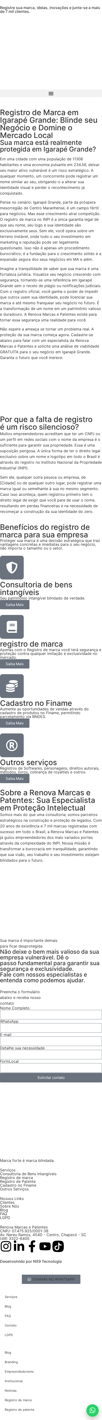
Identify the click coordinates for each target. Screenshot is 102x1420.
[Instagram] (6, 1246)
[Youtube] (45, 1246)
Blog (4, 1210)
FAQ (3, 1213)
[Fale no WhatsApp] (92, 1410)
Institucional (14, 1381)
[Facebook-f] (32, 1246)
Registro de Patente (18, 1181)
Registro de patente (19, 1409)
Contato (11, 1325)
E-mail (5, 1035)
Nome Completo (15, 1008)
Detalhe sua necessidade (22, 1048)
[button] (51, 93)
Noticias (11, 1390)
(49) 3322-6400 (14, 1238)
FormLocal (9, 1061)
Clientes (7, 1202)
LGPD (5, 1217)
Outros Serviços (14, 1189)
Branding (11, 1362)
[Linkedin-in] (19, 1246)
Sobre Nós (9, 1206)
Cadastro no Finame (18, 1185)
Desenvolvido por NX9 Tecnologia (31, 1261)
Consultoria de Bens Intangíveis (28, 1173)
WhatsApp (9, 1021)
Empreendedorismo (19, 1371)
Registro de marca (16, 1177)
